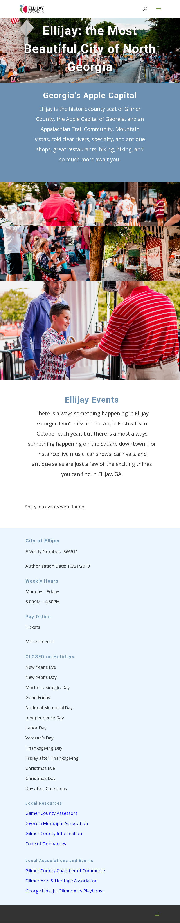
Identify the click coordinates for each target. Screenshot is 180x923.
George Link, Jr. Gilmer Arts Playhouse (65, 891)
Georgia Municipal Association (56, 823)
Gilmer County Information (53, 833)
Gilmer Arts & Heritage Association (61, 881)
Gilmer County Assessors (51, 813)
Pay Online (38, 616)
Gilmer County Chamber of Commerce (65, 871)
